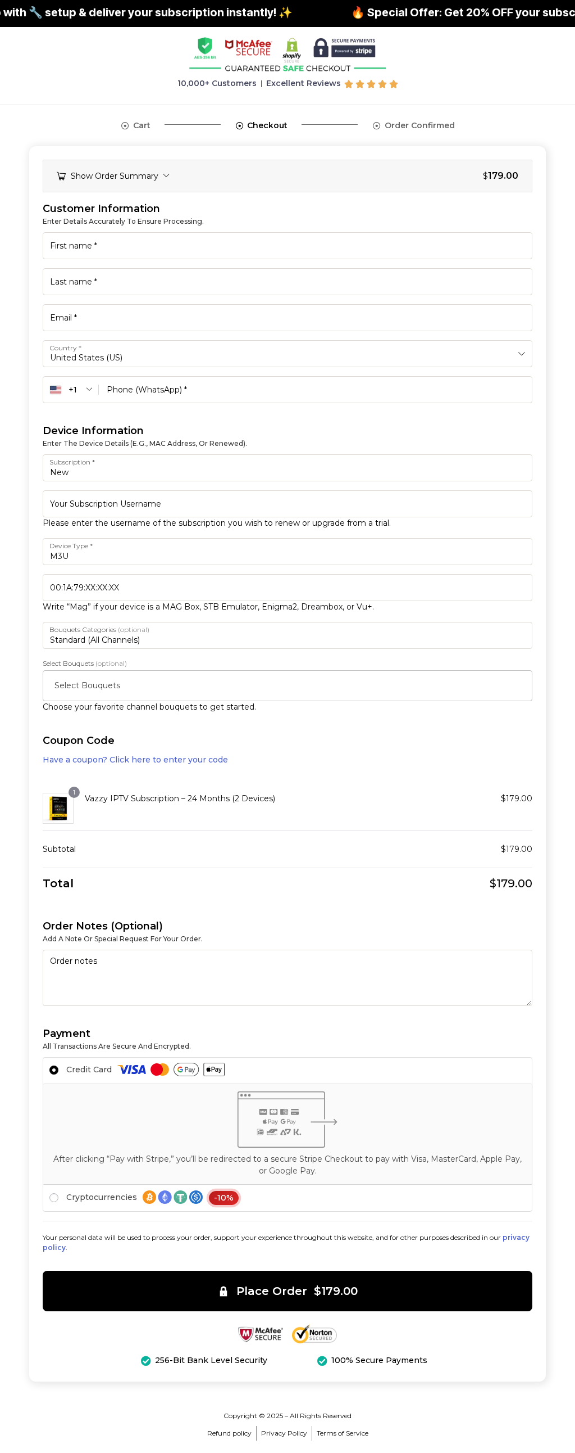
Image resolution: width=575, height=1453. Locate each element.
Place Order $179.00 (297, 1291)
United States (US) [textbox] (86, 358)
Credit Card (90, 1069)
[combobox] (287, 353)
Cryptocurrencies (150, 1197)
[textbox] (292, 685)
